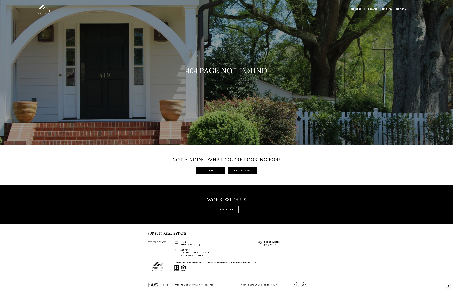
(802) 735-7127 (271, 245)
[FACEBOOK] (296, 284)
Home (211, 170)
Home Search (371, 9)
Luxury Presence (204, 284)
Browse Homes (242, 170)
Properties (355, 9)
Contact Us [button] (226, 209)
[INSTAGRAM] (303, 284)
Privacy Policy (270, 284)
